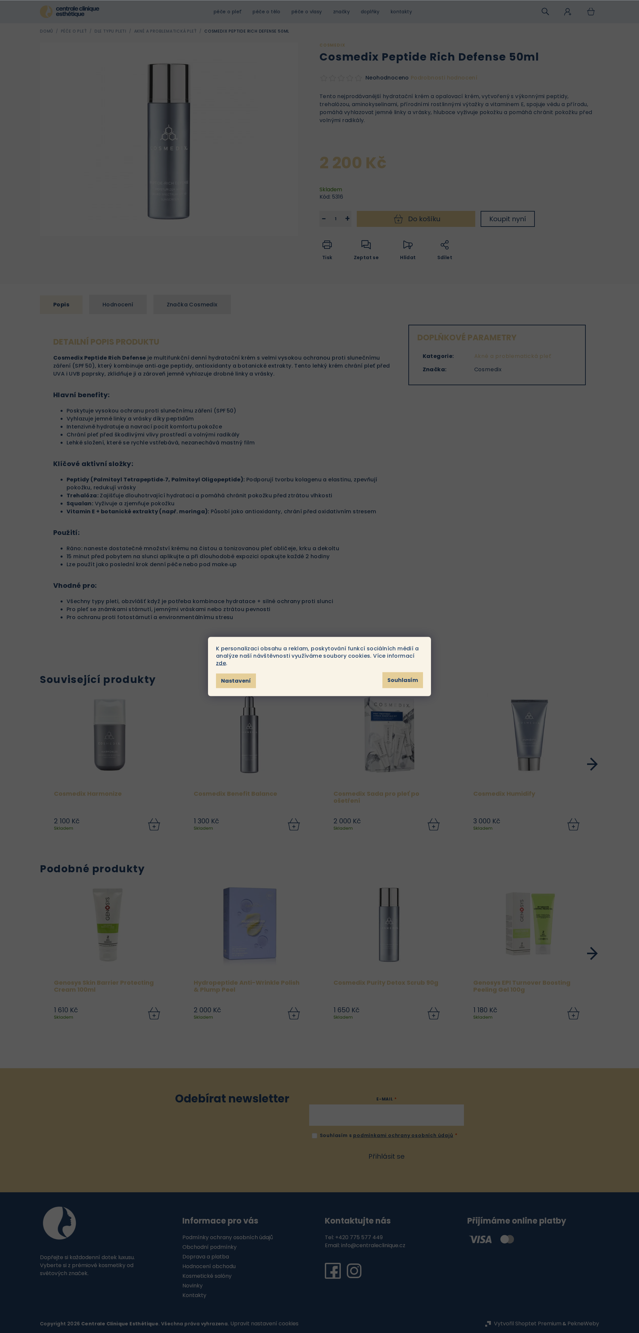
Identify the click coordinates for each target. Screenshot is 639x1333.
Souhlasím (402, 680)
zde (221, 663)
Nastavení (236, 681)
